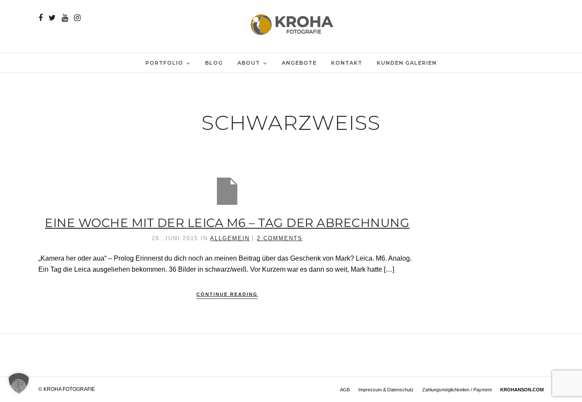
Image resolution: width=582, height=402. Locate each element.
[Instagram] (77, 18)
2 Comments (280, 238)
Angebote (299, 63)
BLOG (214, 63)
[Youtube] (65, 18)
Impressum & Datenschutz (386, 389)
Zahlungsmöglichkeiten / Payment (457, 389)
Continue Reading (227, 294)
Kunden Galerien (407, 63)
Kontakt (346, 63)
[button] (18, 383)
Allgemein (230, 238)
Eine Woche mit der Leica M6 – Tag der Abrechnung (227, 222)
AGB (345, 389)
